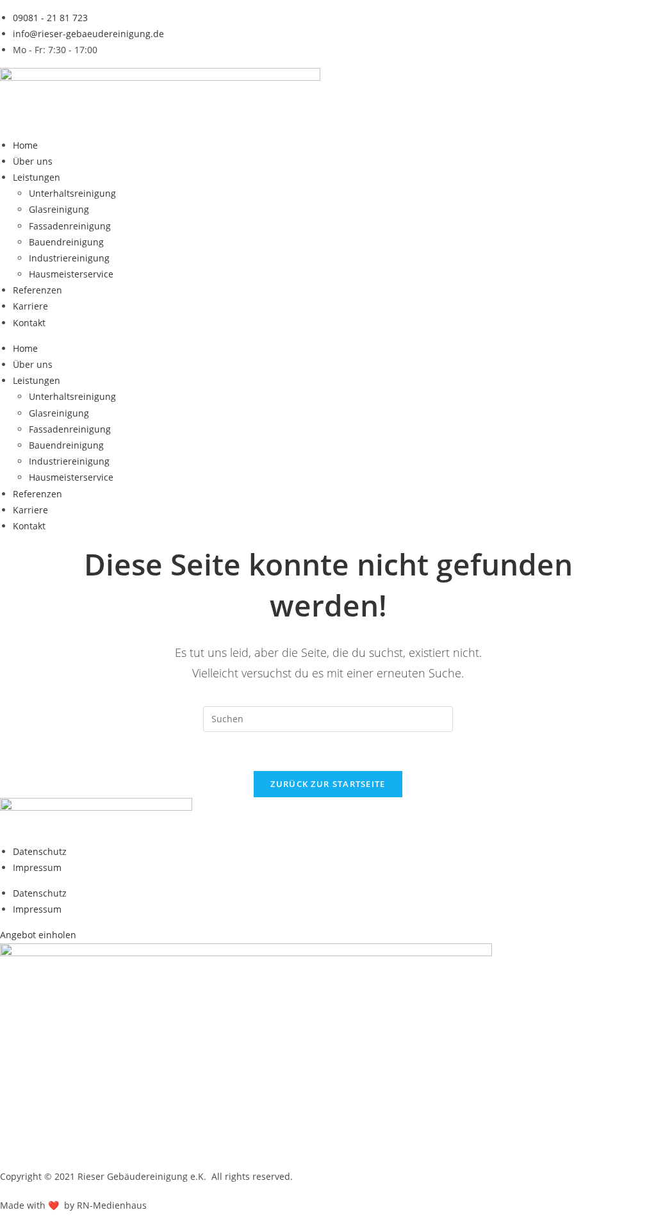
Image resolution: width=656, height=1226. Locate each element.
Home (25, 145)
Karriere (30, 306)
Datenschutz (40, 851)
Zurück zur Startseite (327, 784)
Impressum (37, 867)
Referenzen (37, 290)
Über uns (33, 161)
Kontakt (29, 323)
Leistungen (36, 177)
